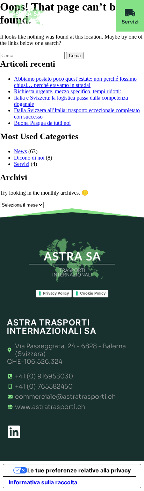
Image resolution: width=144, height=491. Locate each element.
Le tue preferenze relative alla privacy (79, 470)
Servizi (21, 164)
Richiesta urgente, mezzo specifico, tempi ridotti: (67, 91)
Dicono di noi (29, 158)
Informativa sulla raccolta (43, 482)
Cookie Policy (93, 293)
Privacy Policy (56, 293)
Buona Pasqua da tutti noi (42, 123)
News (20, 151)
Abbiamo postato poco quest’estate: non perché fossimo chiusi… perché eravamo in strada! (75, 82)
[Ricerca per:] (33, 55)
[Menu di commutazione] (102, 16)
